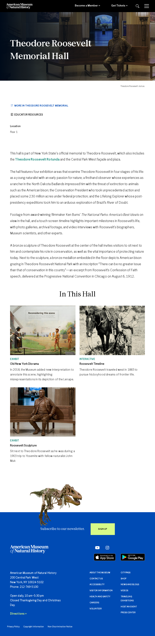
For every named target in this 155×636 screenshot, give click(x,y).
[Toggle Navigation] (146, 6)
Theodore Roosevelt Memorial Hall (50, 50)
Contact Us (96, 579)
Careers (94, 603)
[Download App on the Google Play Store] (132, 557)
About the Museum (100, 573)
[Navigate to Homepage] (19, 6)
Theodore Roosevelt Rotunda (37, 159)
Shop (123, 579)
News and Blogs (130, 585)
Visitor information (101, 591)
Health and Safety (100, 597)
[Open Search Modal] (137, 6)
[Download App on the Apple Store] (105, 557)
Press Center (128, 613)
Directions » (18, 613)
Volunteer (96, 609)
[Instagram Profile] (106, 547)
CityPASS (125, 573)
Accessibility (97, 585)
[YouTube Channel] (96, 547)
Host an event (129, 607)
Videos (124, 591)
